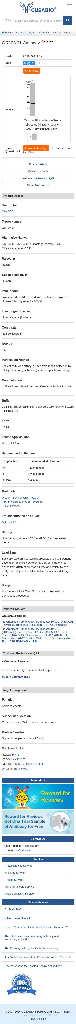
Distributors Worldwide (16, 850)
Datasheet (49, 41)
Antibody (19, 32)
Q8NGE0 (7, 211)
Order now (31, 70)
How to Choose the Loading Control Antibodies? (33, 965)
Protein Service (14, 879)
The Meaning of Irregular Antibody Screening (31, 948)
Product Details (38, 164)
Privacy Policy (38, 1018)
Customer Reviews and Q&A (38, 178)
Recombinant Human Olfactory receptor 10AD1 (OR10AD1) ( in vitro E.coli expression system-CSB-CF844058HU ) (38, 623)
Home (7, 32)
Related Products (38, 171)
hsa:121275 (18, 759)
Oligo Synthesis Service (19, 893)
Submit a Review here (16, 676)
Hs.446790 (20, 768)
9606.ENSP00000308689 (29, 764)
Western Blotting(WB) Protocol (20, 497)
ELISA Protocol (11, 505)
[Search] (67, 20)
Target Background (38, 185)
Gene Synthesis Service (19, 886)
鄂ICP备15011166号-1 (44, 1015)
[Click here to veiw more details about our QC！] (22, 984)
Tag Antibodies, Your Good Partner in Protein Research (37, 957)
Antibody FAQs (11, 522)
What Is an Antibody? (17, 918)
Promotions (38, 780)
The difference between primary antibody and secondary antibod (32, 938)
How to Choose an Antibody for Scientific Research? (36, 927)
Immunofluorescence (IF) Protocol (22, 501)
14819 (15, 754)
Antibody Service (15, 872)
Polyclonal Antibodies (38, 32)
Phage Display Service (18, 865)
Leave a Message (36, 148)
